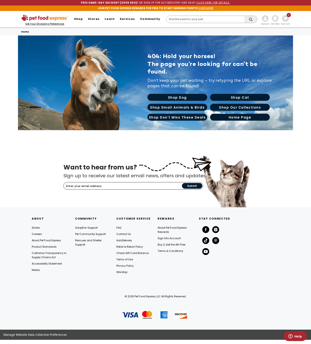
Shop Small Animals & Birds (177, 107)
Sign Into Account (169, 238)
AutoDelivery (124, 240)
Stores (36, 227)
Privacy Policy (125, 266)
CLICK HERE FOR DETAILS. (213, 2)
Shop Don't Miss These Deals (177, 117)
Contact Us (123, 234)
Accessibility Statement (47, 263)
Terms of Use (124, 259)
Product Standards (44, 246)
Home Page (240, 117)
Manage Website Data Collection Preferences (35, 335)
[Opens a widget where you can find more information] (295, 336)
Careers (37, 234)
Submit (192, 186)
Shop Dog (177, 97)
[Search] (250, 19)
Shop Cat (240, 97)
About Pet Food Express (46, 240)
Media (36, 270)
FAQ (118, 227)
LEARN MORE (205, 8)
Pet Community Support (90, 234)
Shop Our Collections (240, 107)
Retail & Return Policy (129, 246)
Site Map (121, 272)
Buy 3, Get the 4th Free (171, 244)
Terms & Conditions (170, 251)
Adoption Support (86, 227)
